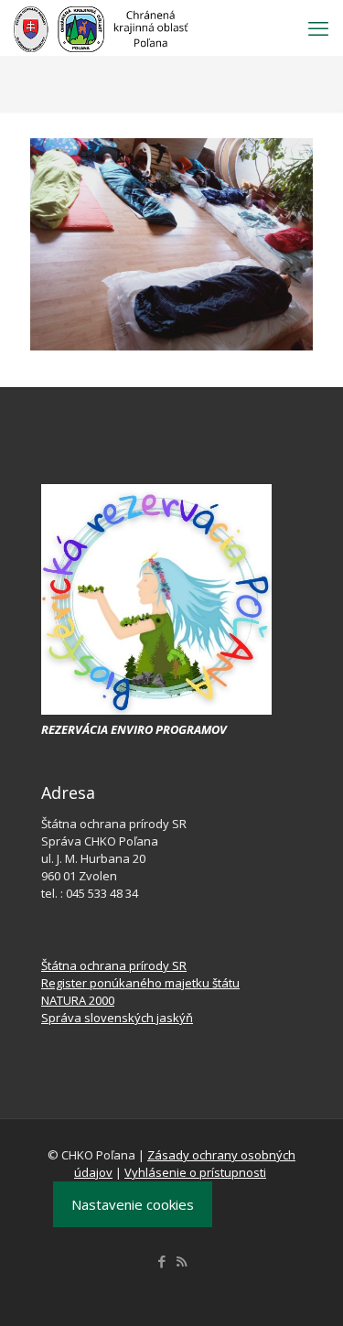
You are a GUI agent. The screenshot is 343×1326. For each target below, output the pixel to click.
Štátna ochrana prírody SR (114, 965)
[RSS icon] (181, 1261)
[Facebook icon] (162, 1261)
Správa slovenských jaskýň (117, 1017)
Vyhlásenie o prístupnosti (195, 1172)
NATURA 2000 (77, 1000)
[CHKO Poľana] (101, 27)
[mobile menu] (318, 27)
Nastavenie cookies (132, 1204)
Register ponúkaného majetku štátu (140, 983)
